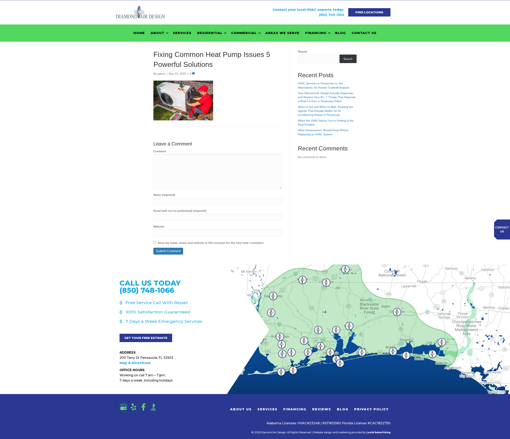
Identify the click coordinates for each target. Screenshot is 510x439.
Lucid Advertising (378, 432)
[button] (167, 33)
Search (302, 51)
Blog (340, 33)
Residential (210, 33)
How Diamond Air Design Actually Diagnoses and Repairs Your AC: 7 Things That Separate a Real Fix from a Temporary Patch (327, 97)
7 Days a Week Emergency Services (164, 321)
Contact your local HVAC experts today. (308, 10)
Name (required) (164, 194)
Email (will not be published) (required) (179, 210)
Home (139, 33)
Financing (316, 33)
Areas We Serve (282, 33)
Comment (159, 151)
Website (158, 226)
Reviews (321, 409)
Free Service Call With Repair (157, 302)
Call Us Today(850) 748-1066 (150, 287)
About (157, 33)
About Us (241, 409)
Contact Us (364, 33)
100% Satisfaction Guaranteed (158, 311)
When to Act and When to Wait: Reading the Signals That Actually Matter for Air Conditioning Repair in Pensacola (325, 111)
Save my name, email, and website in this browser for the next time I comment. (211, 242)
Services (182, 33)
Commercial (244, 33)
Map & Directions (135, 363)
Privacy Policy (371, 409)
